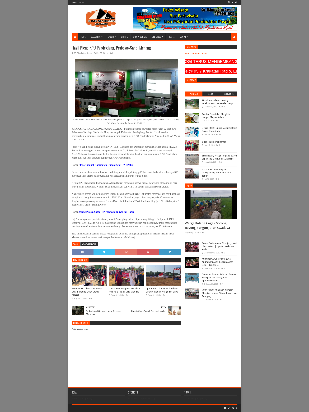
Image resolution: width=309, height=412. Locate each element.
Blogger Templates (108, 408)
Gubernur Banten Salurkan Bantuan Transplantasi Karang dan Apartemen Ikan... (219, 277)
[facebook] (228, 2)
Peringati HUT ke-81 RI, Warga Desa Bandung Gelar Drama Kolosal (87, 291)
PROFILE (74, 2)
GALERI (111, 36)
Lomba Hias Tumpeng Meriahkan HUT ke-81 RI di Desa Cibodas (125, 290)
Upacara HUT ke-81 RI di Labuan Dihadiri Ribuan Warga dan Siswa (162, 290)
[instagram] (236, 408)
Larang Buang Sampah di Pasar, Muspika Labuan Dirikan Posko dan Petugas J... (219, 293)
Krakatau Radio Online (196, 53)
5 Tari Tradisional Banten (214, 142)
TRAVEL (171, 36)
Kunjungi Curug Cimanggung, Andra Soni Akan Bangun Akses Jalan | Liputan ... (217, 261)
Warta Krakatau (89, 244)
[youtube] (236, 2)
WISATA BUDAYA (140, 36)
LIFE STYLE (156, 36)
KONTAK (81, 2)
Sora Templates (89, 408)
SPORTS (124, 36)
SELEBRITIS (95, 36)
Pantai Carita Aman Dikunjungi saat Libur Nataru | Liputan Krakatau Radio (219, 246)
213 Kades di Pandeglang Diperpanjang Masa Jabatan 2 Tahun (216, 172)
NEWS (83, 36)
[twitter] (232, 2)
